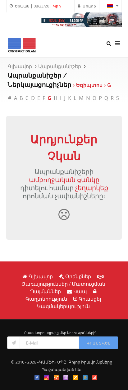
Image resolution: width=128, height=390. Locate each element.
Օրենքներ (78, 276)
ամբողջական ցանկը (64, 179)
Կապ (80, 291)
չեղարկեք (91, 187)
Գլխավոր (20, 66)
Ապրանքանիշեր (59, 66)
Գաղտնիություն (46, 298)
